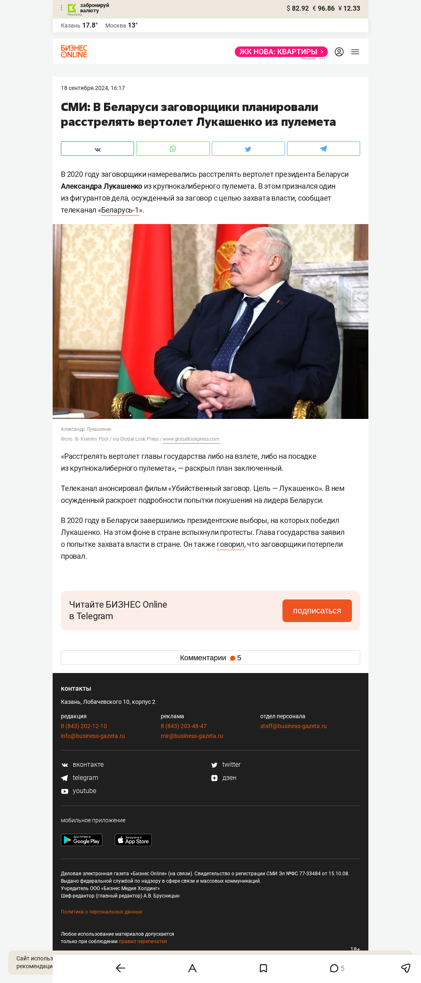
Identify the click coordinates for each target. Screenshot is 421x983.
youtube (83, 791)
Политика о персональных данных (101, 912)
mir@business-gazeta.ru (192, 736)
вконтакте (87, 764)
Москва (115, 25)
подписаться (317, 610)
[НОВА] (279, 51)
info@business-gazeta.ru (93, 736)
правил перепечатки (143, 941)
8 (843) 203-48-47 (184, 726)
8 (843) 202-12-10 (84, 726)
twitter (231, 764)
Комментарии (210, 658)
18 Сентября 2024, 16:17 (93, 88)
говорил (230, 544)
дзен (228, 778)
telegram (84, 778)
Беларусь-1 (120, 210)
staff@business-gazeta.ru (293, 726)
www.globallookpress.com (191, 439)
